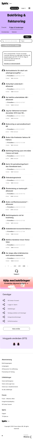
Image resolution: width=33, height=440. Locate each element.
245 (19, 266)
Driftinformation (13, 321)
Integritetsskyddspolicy (8, 401)
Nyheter (14, 32)
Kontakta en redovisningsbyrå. (12, 63)
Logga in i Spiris (12, 304)
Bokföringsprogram (7, 363)
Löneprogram (5, 366)
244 (15, 266)
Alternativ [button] (27, 37)
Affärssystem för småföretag (10, 369)
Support (4, 413)
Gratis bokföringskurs (7, 381)
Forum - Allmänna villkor (8, 398)
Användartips (5, 32)
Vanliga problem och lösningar (17, 313)
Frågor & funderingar (16, 27)
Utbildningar (11, 309)
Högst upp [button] (2, 435)
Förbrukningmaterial (13, 177)
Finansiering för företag (8, 372)
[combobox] (16, 41)
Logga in (23, 8)
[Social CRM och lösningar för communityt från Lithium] (27, 436)
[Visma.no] (7, 3)
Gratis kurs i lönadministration (10, 386)
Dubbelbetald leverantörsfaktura (18, 229)
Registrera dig (14, 8)
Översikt (3, 27)
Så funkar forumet (13, 300)
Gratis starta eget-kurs (8, 384)
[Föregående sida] (5, 266)
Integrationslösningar (14, 317)
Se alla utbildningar (7, 389)
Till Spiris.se (5, 416)
